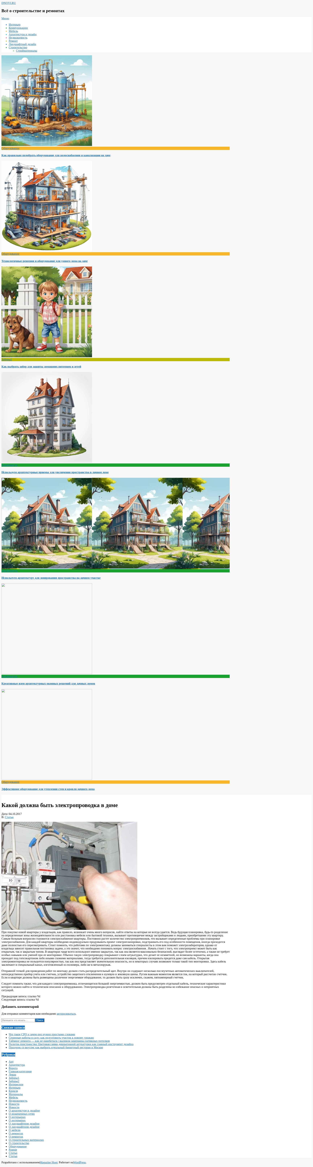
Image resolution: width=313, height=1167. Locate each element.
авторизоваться (66, 1013)
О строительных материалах (26, 1139)
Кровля (13, 1090)
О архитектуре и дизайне (24, 1110)
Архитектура (9, 465)
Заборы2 (14, 1081)
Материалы (16, 1094)
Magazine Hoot (48, 1162)
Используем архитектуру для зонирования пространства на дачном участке (51, 577)
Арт (11, 1061)
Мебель (13, 1097)
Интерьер (14, 1087)
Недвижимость (18, 1100)
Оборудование (10, 148)
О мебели (14, 1130)
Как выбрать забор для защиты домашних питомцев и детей (41, 366)
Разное (13, 1149)
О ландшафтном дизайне (24, 1123)
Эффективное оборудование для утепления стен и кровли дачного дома (48, 789)
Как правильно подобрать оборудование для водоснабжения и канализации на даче (55, 155)
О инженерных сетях (22, 1113)
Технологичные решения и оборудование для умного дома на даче (44, 261)
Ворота (13, 1068)
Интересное (16, 1084)
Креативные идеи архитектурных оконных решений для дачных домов (48, 683)
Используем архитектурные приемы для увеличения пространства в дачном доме (55, 472)
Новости (14, 1104)
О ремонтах (16, 1133)
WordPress (79, 1162)
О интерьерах (17, 1117)
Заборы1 (6, 359)
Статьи (9, 817)
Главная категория (20, 1071)
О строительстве (19, 1143)
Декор (12, 1074)
